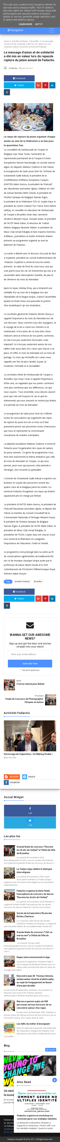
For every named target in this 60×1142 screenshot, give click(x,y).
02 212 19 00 (9, 1132)
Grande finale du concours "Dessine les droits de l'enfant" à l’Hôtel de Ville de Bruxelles (36, 850)
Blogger (14, 776)
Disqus (31, 776)
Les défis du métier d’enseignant (33, 1024)
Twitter (20, 85)
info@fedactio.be (11, 1129)
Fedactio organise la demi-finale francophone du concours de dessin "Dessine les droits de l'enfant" (35, 894)
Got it (38, 24)
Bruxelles (34, 41)
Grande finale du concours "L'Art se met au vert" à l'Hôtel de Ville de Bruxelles (34, 935)
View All (51, 1049)
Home (6, 41)
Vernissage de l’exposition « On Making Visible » (28, 754)
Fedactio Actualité (15, 1139)
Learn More (25, 24)
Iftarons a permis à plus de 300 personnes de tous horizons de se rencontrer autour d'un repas (34, 1004)
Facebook (20, 78)
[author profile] (6, 69)
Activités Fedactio (20, 41)
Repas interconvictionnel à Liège (33, 957)
